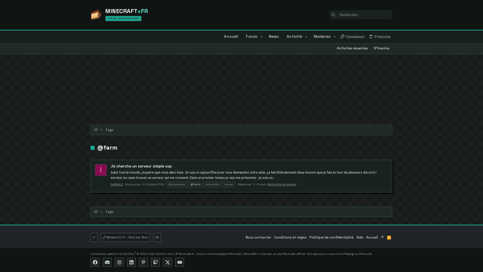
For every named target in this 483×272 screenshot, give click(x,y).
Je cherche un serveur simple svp (141, 166)
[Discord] (107, 262)
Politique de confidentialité (331, 237)
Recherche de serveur (281, 184)
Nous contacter (258, 237)
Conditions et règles (290, 237)
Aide (359, 237)
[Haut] (382, 237)
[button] (261, 36)
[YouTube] (179, 262)
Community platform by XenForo (132, 254)
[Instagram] (119, 262)
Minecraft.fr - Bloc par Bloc (127, 237)
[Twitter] (167, 262)
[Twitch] (155, 262)
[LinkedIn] (131, 262)
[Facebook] (95, 262)
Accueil (372, 237)
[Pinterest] (143, 262)
